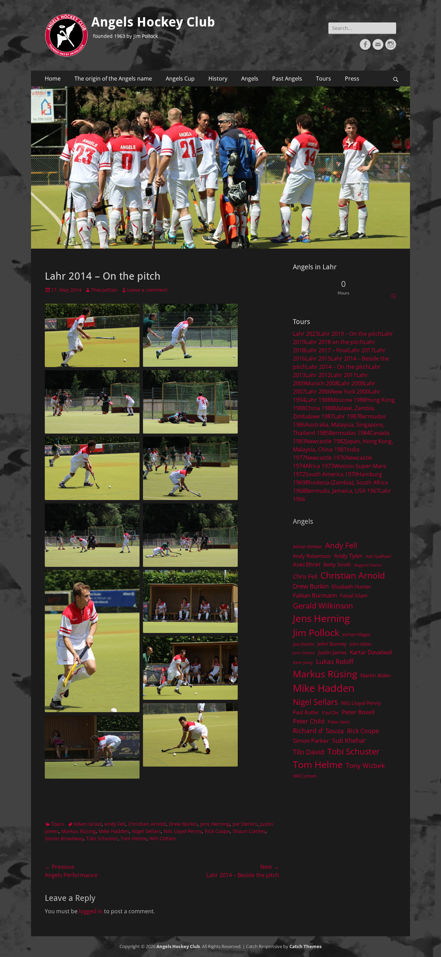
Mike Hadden (114, 831)
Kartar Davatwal (371, 652)
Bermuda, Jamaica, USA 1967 (342, 491)
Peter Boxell (358, 712)
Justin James (332, 652)
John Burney (332, 643)
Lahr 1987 (346, 416)
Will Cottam (163, 838)
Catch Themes (305, 946)
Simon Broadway (64, 838)
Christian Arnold (147, 824)
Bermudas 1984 (349, 433)
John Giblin (361, 644)
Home (53, 78)
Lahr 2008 (351, 383)
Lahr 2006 (318, 391)
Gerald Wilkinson (323, 605)
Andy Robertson (312, 555)
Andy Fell (114, 824)
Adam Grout (88, 824)
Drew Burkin (183, 824)
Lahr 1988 (318, 400)
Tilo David (308, 752)
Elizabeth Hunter (351, 586)
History (217, 78)
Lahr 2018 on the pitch (334, 342)
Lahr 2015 (318, 358)
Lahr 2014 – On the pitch (337, 367)
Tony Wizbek (365, 765)
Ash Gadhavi (378, 556)
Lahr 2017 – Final (326, 350)
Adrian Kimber (307, 546)
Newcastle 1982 (325, 441)
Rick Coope (217, 831)
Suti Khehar (349, 740)
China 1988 (319, 408)
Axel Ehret (306, 564)
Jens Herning (215, 824)
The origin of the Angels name (113, 78)
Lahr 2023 (305, 333)
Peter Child (309, 721)
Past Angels (287, 78)
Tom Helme (134, 838)
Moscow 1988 (348, 400)
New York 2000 (350, 391)
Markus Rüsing (78, 831)
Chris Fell (305, 576)
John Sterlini (304, 653)
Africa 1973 (319, 466)
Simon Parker (311, 741)
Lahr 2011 (343, 375)
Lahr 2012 (318, 375)
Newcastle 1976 (325, 457)
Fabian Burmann (315, 595)
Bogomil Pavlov (368, 565)
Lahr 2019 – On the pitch (349, 333)
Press (352, 78)
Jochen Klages (356, 634)
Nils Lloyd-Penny (183, 831)
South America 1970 (331, 474)
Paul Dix (330, 712)
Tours (323, 78)
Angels (249, 78)
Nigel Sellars (146, 831)
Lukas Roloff (334, 661)
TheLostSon (104, 290)
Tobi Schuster (102, 838)
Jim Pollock (316, 632)
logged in (91, 911)
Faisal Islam (354, 595)
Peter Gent (339, 722)
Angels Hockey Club (153, 22)
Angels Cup (180, 78)
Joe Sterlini (245, 824)
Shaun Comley (249, 831)
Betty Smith (337, 564)
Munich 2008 (321, 383)
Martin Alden (375, 675)
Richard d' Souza (318, 730)
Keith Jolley (303, 662)
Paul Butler (306, 712)
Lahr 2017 (361, 350)
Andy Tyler (348, 556)
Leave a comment (147, 290)
